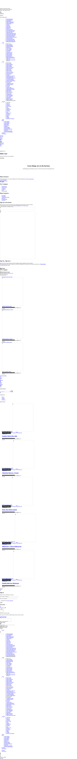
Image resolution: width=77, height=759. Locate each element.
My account (4, 751)
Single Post (6, 744)
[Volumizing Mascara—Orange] (18, 468)
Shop (3, 61)
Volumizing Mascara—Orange (10, 473)
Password (3, 598)
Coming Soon (8, 109)
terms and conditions (17, 205)
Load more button (7, 128)
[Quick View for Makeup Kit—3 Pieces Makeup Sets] (16, 543)
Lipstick (3, 397)
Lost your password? (9, 600)
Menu (3, 630)
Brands (7, 115)
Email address (4, 596)
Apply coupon (2, 626)
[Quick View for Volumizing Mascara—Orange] (16, 469)
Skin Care (8, 60)
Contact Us (8, 104)
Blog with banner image (8, 743)
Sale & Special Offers (5, 197)
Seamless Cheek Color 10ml (9, 436)
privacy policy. (25, 205)
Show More (2, 158)
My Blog (1, 15)
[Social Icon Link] (0, 181)
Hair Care (3, 198)
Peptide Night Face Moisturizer (10, 583)
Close (4, 622)
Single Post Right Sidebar (8, 131)
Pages (3, 119)
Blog (3, 120)
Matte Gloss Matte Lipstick (9, 509)
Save (1, 622)
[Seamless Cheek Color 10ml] (17, 431)
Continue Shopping (3, 616)
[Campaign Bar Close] (1, 12)
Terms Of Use (4, 186)
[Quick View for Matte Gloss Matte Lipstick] (16, 506)
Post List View (6, 125)
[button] (38, 138)
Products (3, 101)
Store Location (8, 106)
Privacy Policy (4, 187)
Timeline (7, 108)
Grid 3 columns (6, 122)
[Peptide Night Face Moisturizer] (18, 578)
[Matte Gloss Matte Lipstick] (17, 504)
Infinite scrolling (7, 127)
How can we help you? (4, 621)
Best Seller (4, 196)
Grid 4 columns (6, 123)
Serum (3, 398)
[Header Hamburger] (1, 141)
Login (1, 602)
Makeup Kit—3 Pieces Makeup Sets (11, 546)
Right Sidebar (6, 124)
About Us (8, 103)
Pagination (6, 126)
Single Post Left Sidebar (8, 130)
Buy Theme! (4, 133)
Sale (3, 132)
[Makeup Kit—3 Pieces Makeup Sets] (19, 541)
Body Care (8, 58)
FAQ (7, 107)
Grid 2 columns (6, 121)
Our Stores (8, 105)
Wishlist (3, 750)
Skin (3, 396)
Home (3, 42)
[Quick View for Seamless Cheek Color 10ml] (16, 432)
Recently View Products (10, 118)
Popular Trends (4, 199)
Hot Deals (3, 195)
